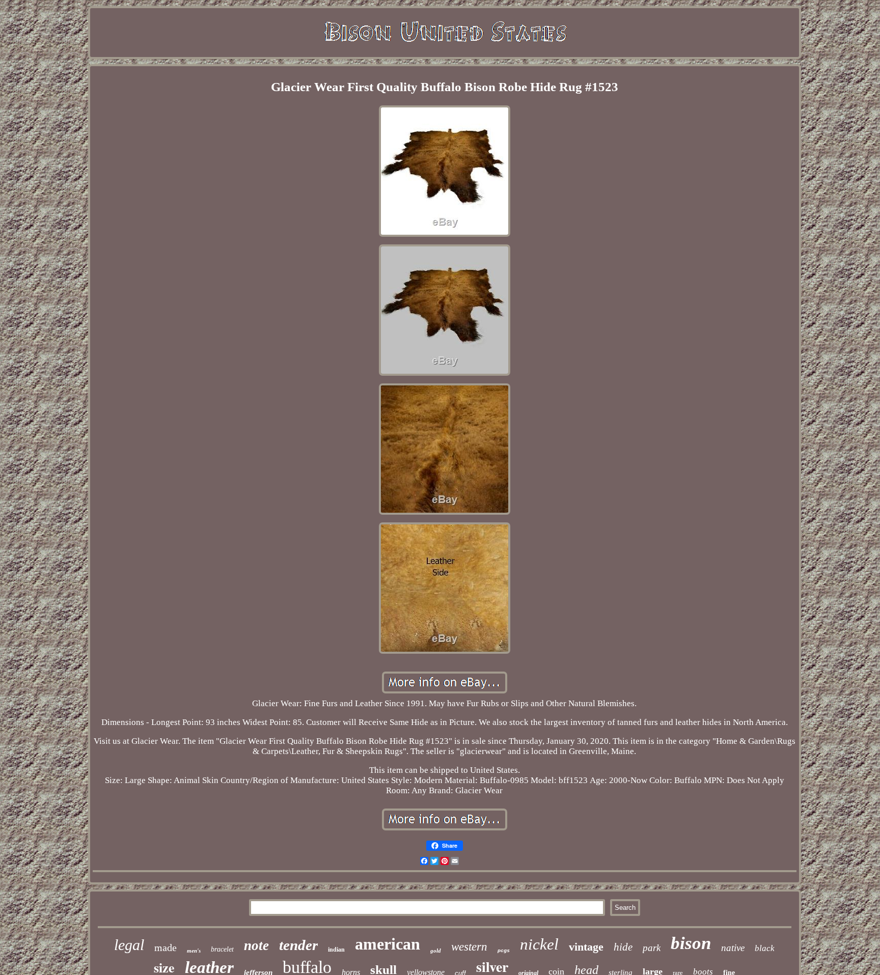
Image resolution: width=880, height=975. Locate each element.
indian (336, 949)
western (469, 946)
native (733, 947)
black (765, 948)
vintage (586, 946)
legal (129, 944)
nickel (539, 944)
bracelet (222, 949)
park (652, 947)
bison (691, 943)
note (256, 945)
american (387, 944)
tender (298, 945)
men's (194, 951)
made (165, 947)
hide (623, 947)
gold (435, 951)
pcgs (504, 951)
